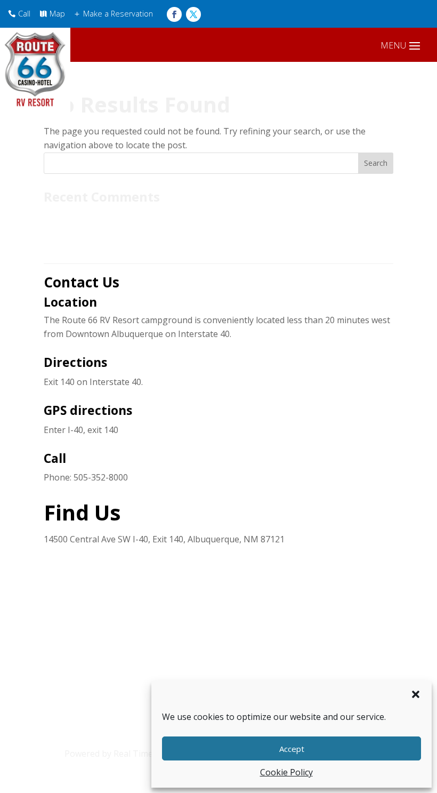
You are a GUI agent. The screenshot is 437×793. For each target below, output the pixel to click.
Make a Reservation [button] (118, 14)
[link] (174, 14)
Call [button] (24, 14)
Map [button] (57, 14)
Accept (291, 748)
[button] (415, 694)
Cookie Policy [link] (286, 772)
